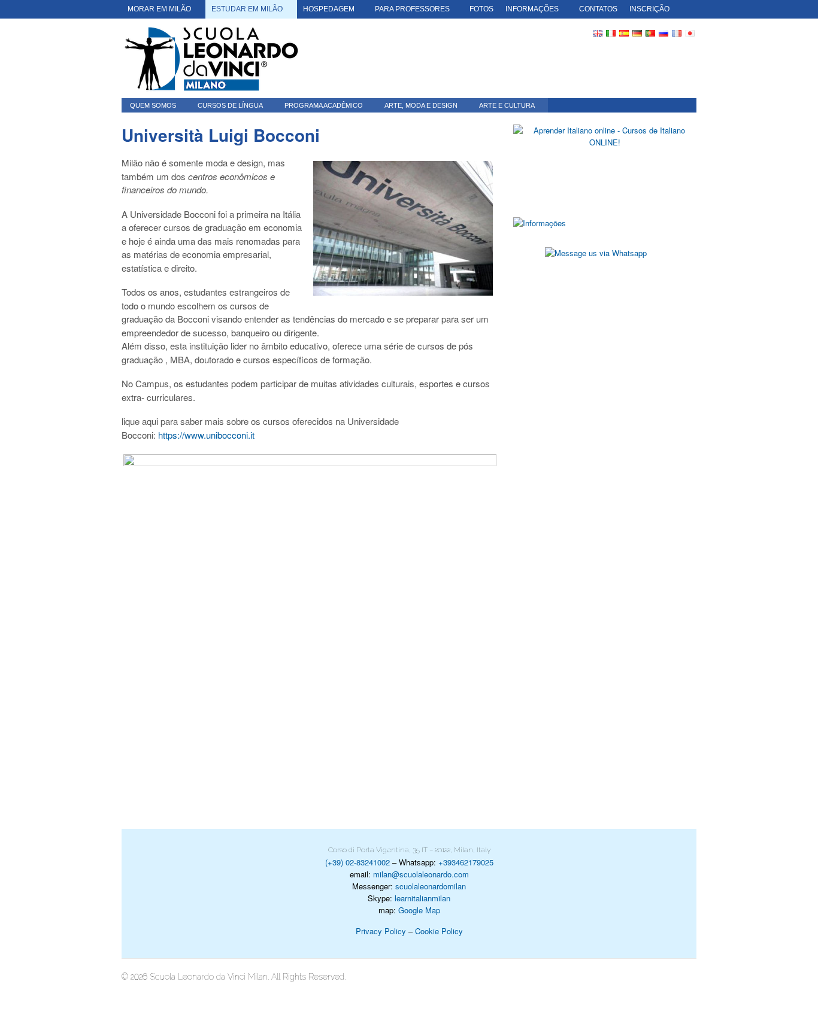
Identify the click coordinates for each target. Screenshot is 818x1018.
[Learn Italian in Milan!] (211, 58)
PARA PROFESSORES (412, 9)
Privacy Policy (381, 931)
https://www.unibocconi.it (206, 435)
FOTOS (481, 9)
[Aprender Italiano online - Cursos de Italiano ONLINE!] (604, 161)
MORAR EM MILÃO (159, 9)
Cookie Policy (439, 931)
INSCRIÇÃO (649, 9)
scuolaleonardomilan (430, 886)
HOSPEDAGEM (329, 9)
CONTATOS (598, 9)
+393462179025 (465, 862)
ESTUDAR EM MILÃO (247, 9)
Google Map (419, 910)
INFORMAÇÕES (532, 9)
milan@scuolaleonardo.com (421, 874)
